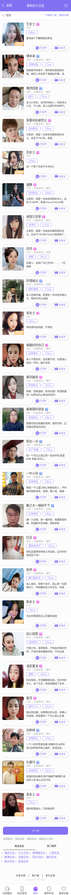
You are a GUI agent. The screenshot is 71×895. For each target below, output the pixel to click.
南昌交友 (9, 852)
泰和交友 (31, 839)
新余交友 (23, 861)
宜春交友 (23, 857)
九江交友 (23, 852)
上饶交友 (54, 852)
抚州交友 (9, 861)
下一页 (35, 831)
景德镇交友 (38, 852)
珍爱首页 (8, 839)
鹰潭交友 (9, 857)
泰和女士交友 (46, 839)
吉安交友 (19, 839)
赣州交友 (51, 857)
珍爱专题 (20, 875)
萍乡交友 (37, 857)
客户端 (35, 875)
